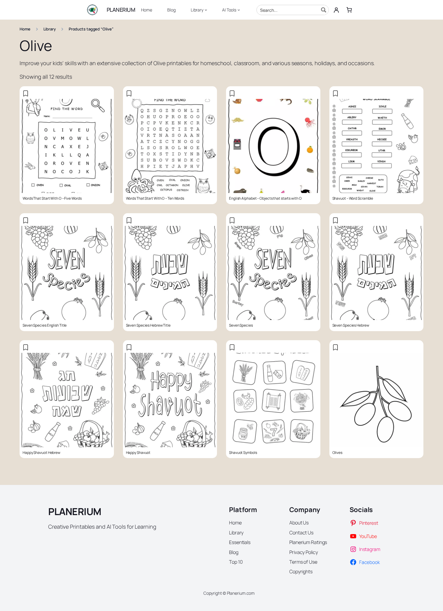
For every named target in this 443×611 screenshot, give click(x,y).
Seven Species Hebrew (350, 325)
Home (25, 29)
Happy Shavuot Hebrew (41, 452)
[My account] (336, 10)
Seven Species (241, 325)
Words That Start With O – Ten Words (155, 198)
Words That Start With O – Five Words (52, 198)
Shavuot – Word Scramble (352, 198)
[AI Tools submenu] (238, 9)
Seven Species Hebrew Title (148, 325)
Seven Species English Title (45, 325)
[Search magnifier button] (323, 10)
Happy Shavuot (138, 452)
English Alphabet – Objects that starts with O (265, 198)
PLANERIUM (121, 9)
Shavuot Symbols (243, 452)
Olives (337, 452)
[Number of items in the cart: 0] (349, 10)
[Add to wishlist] (26, 93)
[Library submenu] (206, 9)
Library (49, 29)
